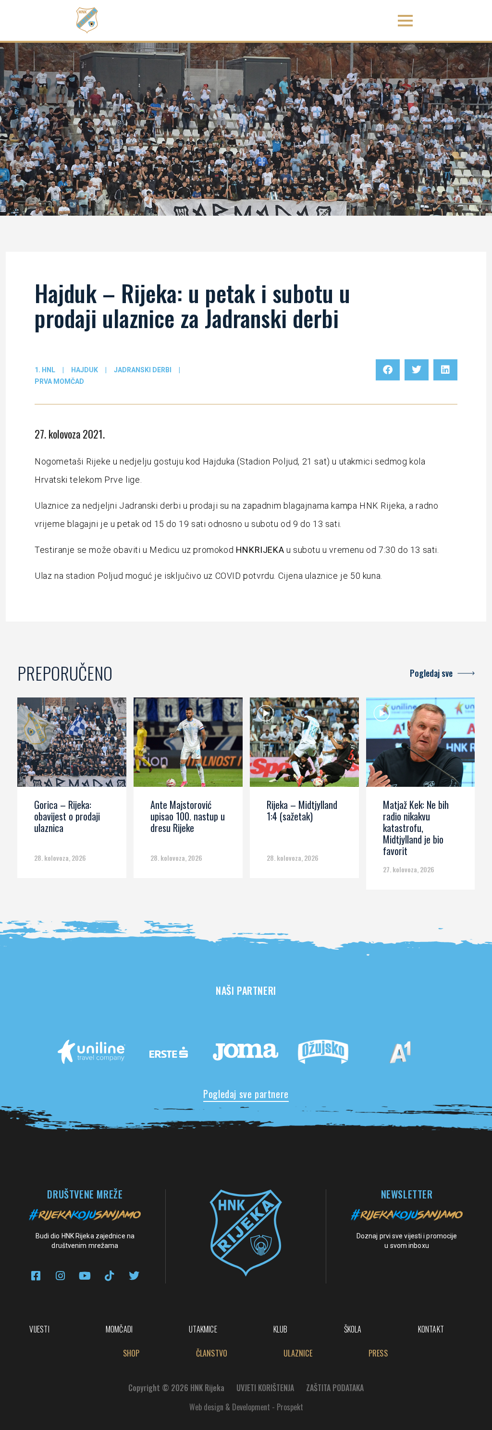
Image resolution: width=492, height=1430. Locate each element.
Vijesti (39, 1329)
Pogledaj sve (431, 673)
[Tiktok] (109, 1276)
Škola (353, 1329)
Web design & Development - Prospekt (246, 1407)
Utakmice (203, 1329)
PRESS (378, 1353)
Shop (131, 1353)
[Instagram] (60, 1276)
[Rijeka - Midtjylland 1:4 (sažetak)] (304, 745)
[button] (405, 20)
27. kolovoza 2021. (70, 433)
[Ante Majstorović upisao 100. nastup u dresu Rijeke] (188, 745)
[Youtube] (84, 1276)
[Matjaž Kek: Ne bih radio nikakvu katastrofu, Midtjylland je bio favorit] (420, 745)
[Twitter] (133, 1276)
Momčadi (119, 1329)
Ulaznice (297, 1353)
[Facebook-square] (35, 1276)
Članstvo (212, 1353)
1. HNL (45, 370)
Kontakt (431, 1329)
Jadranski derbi (143, 370)
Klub (280, 1329)
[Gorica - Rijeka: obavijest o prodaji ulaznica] (71, 745)
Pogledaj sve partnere (246, 1094)
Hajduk (84, 370)
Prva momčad (59, 381)
